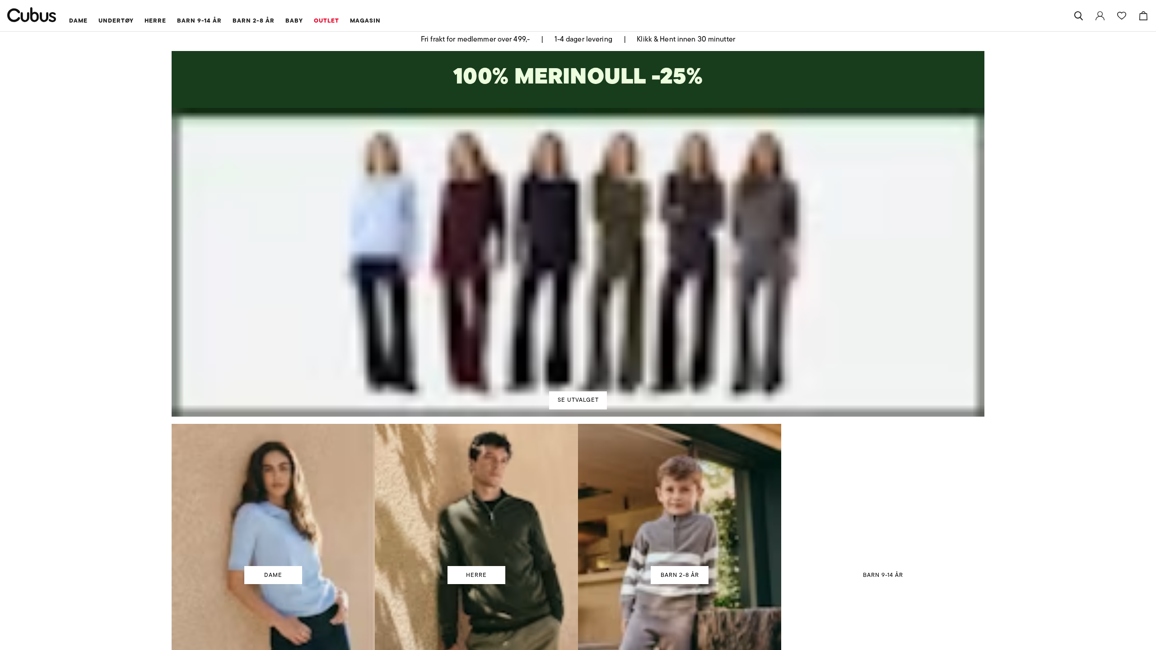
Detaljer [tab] (578, 247)
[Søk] (1078, 15)
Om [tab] (711, 247)
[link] (1100, 15)
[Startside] (31, 14)
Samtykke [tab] (445, 247)
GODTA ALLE (705, 391)
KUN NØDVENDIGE (451, 391)
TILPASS (574, 391)
